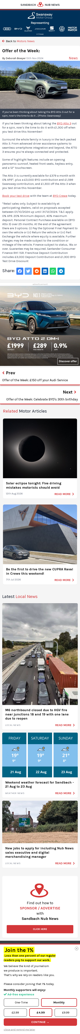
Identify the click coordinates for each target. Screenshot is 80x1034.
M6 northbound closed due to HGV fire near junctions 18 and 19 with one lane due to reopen (37, 714)
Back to (20, 41)
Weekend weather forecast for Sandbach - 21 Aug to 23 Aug (39, 784)
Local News (13, 725)
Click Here (40, 929)
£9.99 (65, 1012)
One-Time (21, 1002)
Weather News (15, 793)
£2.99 (15, 1012)
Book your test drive (15, 196)
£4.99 (41, 1012)
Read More (63, 494)
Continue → (40, 1022)
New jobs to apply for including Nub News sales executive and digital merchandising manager (39, 852)
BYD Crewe (60, 196)
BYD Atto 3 (64, 123)
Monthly (59, 1002)
